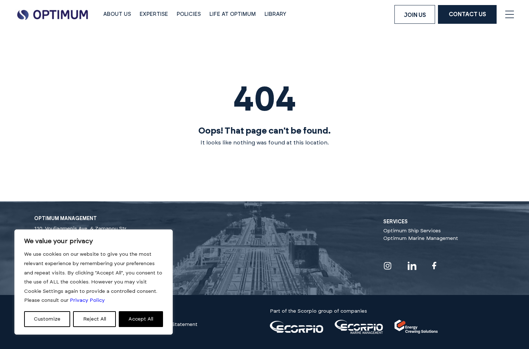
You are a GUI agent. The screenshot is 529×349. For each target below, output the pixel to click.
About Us (117, 14)
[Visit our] (296, 331)
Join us (415, 15)
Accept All (140, 319)
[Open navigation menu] (509, 14)
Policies (189, 14)
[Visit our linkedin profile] (412, 265)
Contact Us (467, 14)
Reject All (94, 319)
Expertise (154, 14)
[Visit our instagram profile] (387, 265)
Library (275, 14)
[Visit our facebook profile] (434, 265)
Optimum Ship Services (412, 230)
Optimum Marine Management (420, 238)
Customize (47, 319)
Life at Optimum (232, 14)
